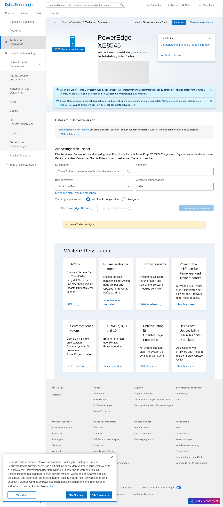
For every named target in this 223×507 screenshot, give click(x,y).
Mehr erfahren (68, 134)
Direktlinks (166, 38)
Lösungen (57, 439)
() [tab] (76, 208)
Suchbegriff (62, 164)
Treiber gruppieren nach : (70, 199)
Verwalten (21, 495)
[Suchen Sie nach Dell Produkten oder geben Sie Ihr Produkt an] (121, 4)
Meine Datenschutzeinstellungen (158, 487)
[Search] (128, 171)
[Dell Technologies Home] (20, 4)
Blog (177, 427)
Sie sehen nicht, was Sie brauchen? (76, 193)
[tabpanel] (134, 224)
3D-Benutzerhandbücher (70, 49)
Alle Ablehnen (76, 495)
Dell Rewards (182, 433)
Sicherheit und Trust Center (189, 457)
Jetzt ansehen (148, 304)
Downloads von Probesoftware (191, 463)
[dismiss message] (211, 90)
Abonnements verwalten (112, 302)
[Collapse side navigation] (41, 502)
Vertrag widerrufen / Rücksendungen (153, 405)
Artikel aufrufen (113, 366)
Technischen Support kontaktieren (152, 399)
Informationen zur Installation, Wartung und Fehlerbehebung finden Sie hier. (122, 54)
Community (181, 393)
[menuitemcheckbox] (23, 64)
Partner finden (141, 427)
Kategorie (141, 164)
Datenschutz (126, 487)
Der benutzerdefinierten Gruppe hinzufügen (185, 44)
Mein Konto (99, 393)
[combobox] (85, 5)
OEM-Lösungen (142, 433)
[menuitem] (55, 13)
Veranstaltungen (183, 439)
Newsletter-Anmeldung (187, 445)
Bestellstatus (100, 399)
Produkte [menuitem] (10, 13)
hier (62, 104)
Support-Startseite (71, 22)
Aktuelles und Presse (104, 451)
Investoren (98, 445)
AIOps (71, 304)
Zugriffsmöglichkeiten (143, 494)
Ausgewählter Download (197, 208)
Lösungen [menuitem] (25, 13)
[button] (156, 4)
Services (56, 445)
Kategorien (133, 199)
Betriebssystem (64, 180)
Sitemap (56, 394)
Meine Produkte (101, 411)
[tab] (117, 208)
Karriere (97, 433)
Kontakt (179, 399)
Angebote (57, 451)
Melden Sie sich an (172, 101)
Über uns (98, 427)
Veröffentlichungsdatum (105, 199)
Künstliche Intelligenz (63, 427)
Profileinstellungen (103, 405)
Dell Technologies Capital (106, 439)
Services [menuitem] (39, 13)
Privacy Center (183, 451)
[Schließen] (111, 457)
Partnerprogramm (143, 439)
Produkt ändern (173, 55)
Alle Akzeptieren (101, 495)
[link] (174, 4)
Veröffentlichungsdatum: (150, 180)
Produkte (57, 433)
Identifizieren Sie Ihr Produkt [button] (74, 129)
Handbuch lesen (187, 304)
